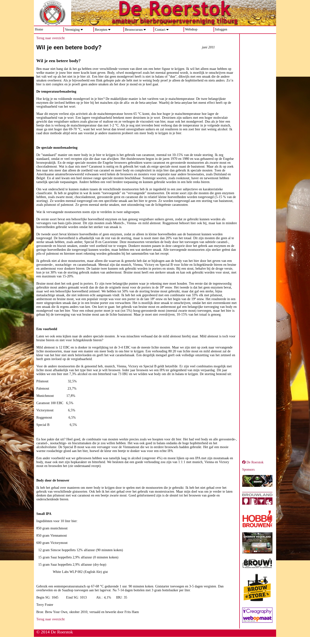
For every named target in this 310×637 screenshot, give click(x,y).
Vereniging (72, 29)
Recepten (101, 29)
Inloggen (221, 29)
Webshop (191, 29)
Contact (160, 29)
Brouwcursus (134, 29)
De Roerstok (255, 462)
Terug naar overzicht (50, 38)
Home (39, 29)
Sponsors (248, 469)
